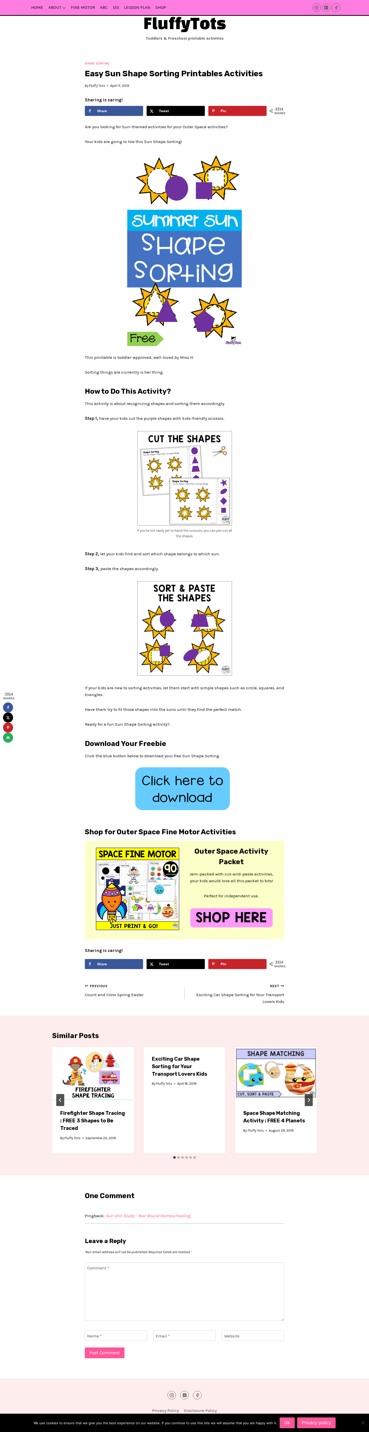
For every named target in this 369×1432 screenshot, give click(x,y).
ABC (103, 7)
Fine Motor (83, 7)
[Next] (309, 1100)
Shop (160, 7)
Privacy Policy (165, 1410)
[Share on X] (8, 718)
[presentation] (93, 1074)
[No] (362, 1422)
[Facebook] (336, 7)
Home (37, 7)
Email (163, 1335)
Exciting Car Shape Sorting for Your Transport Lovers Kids (240, 994)
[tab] (174, 1157)
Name (94, 1335)
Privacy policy (316, 1422)
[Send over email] (8, 738)
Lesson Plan (137, 7)
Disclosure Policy (200, 1410)
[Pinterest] (326, 7)
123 (116, 7)
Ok (287, 1422)
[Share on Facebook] (8, 708)
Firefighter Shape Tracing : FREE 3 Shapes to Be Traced (92, 1120)
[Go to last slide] (60, 1100)
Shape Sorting (97, 63)
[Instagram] (316, 7)
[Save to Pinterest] (8, 728)
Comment (98, 1267)
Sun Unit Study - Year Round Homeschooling (148, 1215)
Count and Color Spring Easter (114, 990)
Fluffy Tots (97, 86)
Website (231, 1335)
